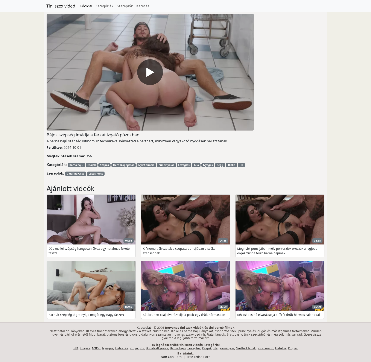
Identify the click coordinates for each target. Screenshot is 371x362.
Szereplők (125, 6)
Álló (196, 165)
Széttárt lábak (246, 348)
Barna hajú (76, 165)
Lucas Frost (95, 173)
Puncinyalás (166, 165)
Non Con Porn (171, 357)
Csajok (91, 165)
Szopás (104, 165)
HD (241, 165)
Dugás (293, 348)
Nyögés (208, 165)
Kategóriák (104, 6)
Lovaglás (184, 165)
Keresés (142, 6)
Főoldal (86, 6)
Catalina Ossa (75, 173)
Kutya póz (137, 348)
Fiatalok (280, 348)
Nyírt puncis (146, 165)
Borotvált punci (157, 348)
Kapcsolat (144, 327)
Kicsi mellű (265, 348)
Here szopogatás (123, 165)
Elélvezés (121, 348)
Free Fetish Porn (198, 357)
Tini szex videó (60, 6)
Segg (220, 165)
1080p (231, 165)
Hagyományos (223, 348)
